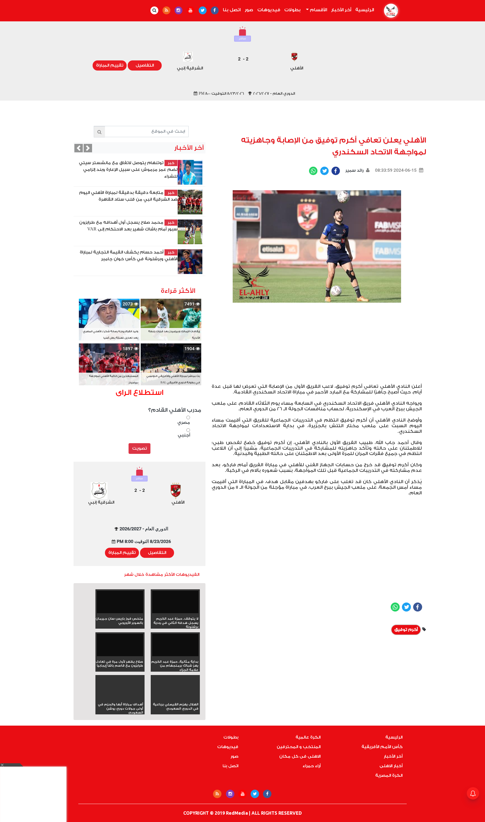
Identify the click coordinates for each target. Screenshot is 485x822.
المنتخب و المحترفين (299, 746)
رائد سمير (353, 170)
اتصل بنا (232, 9)
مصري (183, 422)
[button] (78, 148)
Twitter (324, 171)
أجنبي (184, 435)
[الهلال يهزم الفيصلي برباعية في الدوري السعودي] (175, 697)
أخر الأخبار (341, 9)
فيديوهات (268, 9)
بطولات (292, 9)
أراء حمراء (312, 766)
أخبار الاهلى (390, 766)
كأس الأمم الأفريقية (382, 746)
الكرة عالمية (308, 737)
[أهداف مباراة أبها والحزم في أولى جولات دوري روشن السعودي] (120, 697)
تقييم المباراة (109, 65)
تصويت (139, 448)
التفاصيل (145, 65)
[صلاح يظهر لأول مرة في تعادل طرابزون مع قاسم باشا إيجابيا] (120, 647)
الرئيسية (363, 9)
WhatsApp (313, 171)
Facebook (335, 171)
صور (249, 9)
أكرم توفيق (406, 629)
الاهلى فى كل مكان (300, 756)
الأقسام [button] (318, 9)
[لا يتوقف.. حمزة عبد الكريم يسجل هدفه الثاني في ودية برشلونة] (175, 604)
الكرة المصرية (388, 775)
